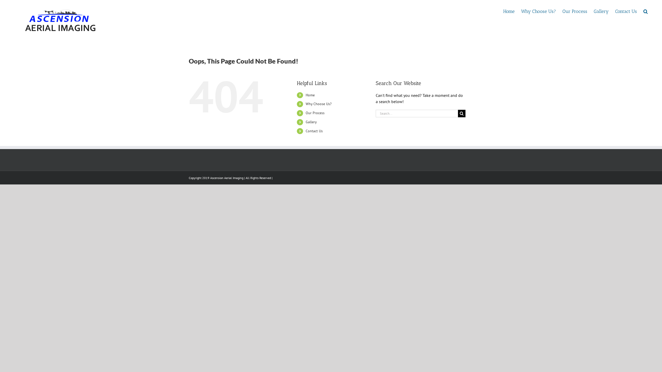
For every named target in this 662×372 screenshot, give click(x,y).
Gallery (311, 122)
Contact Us (314, 131)
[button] (645, 11)
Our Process (315, 113)
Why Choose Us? (319, 104)
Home (310, 95)
